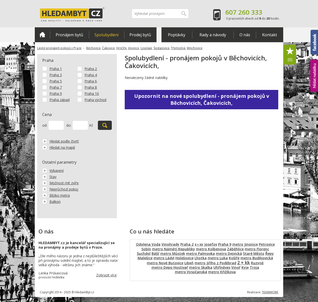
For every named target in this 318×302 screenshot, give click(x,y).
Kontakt (269, 35)
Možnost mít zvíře (64, 183)
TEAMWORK (270, 292)
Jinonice (133, 48)
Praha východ (95, 99)
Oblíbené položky (290, 59)
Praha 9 (55, 93)
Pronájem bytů (69, 35)
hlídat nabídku (314, 66)
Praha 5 (55, 81)
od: (44, 125)
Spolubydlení (106, 35)
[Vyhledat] (105, 125)
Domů (42, 34)
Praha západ (59, 99)
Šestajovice (161, 48)
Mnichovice (194, 48)
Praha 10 (91, 93)
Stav (52, 176)
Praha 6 (90, 81)
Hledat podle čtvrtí (64, 141)
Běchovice (93, 48)
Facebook (314, 32)
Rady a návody (212, 35)
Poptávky (176, 35)
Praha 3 (55, 75)
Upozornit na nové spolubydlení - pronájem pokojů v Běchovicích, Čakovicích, (201, 99)
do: (68, 125)
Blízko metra (59, 195)
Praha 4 (90, 75)
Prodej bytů (140, 35)
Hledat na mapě (62, 147)
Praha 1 (55, 68)
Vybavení (56, 170)
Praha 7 (55, 87)
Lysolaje (146, 48)
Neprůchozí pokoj (63, 189)
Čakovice (108, 48)
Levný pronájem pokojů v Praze (59, 48)
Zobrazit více (106, 275)
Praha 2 (90, 68)
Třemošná (178, 48)
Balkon (55, 201)
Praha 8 (90, 87)
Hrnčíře (121, 48)
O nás (244, 35)
